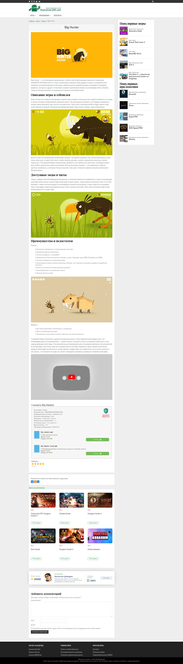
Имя (33, 620)
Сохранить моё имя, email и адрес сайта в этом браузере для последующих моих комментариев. (67, 628)
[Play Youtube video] (71, 377)
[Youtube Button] (36, 1)
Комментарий (36, 600)
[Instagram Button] (34, 1)
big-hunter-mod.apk (49, 446)
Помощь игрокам (99, 652)
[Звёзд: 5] (43, 464)
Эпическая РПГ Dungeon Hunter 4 (41, 515)
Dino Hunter (35, 549)
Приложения (44, 15)
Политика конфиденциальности (72, 655)
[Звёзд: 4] (40, 464)
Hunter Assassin (94, 549)
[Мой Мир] (38, 481)
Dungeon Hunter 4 (95, 514)
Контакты (57, 15)
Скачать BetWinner (35, 655)
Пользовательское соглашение (71, 652)
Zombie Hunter (65, 514)
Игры (32, 15)
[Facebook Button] (31, 1)
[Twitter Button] (29, 1)
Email (33, 625)
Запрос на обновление (37, 488)
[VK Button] (39, 1)
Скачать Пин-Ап (34, 652)
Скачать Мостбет (34, 649)
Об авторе (106, 578)
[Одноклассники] (35, 481)
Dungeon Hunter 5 (66, 549)
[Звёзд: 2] (35, 464)
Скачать (96, 439)
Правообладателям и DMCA (102, 655)
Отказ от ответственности (69, 649)
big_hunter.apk (47, 432)
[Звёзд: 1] (32, 464)
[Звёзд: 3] (38, 464)
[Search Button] (153, 1)
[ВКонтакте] (32, 481)
